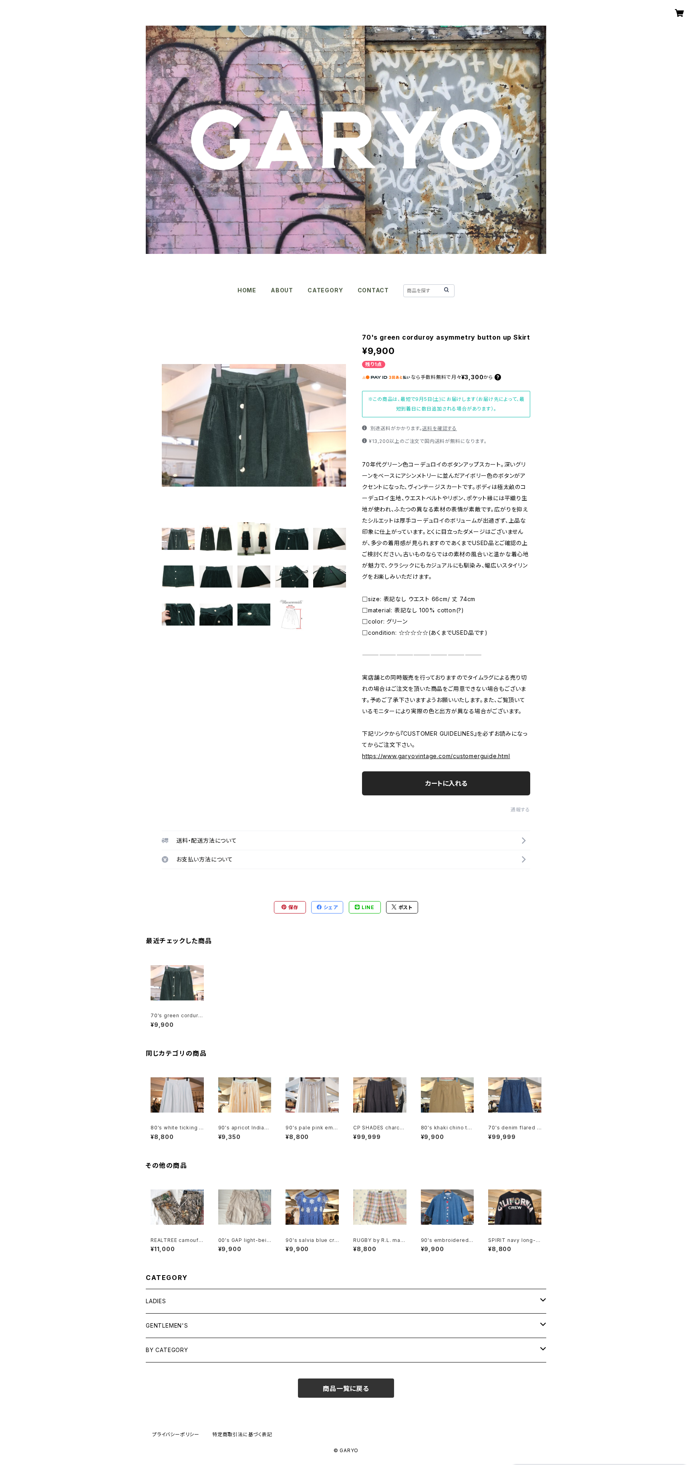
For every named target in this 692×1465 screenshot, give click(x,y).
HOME (246, 290)
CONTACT (373, 290)
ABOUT (282, 290)
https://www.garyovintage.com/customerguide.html (436, 756)
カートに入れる (446, 783)
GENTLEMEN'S (167, 1325)
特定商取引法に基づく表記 (242, 1434)
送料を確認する (439, 428)
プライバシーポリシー (175, 1434)
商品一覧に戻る (346, 1389)
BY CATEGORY (167, 1349)
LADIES (156, 1301)
